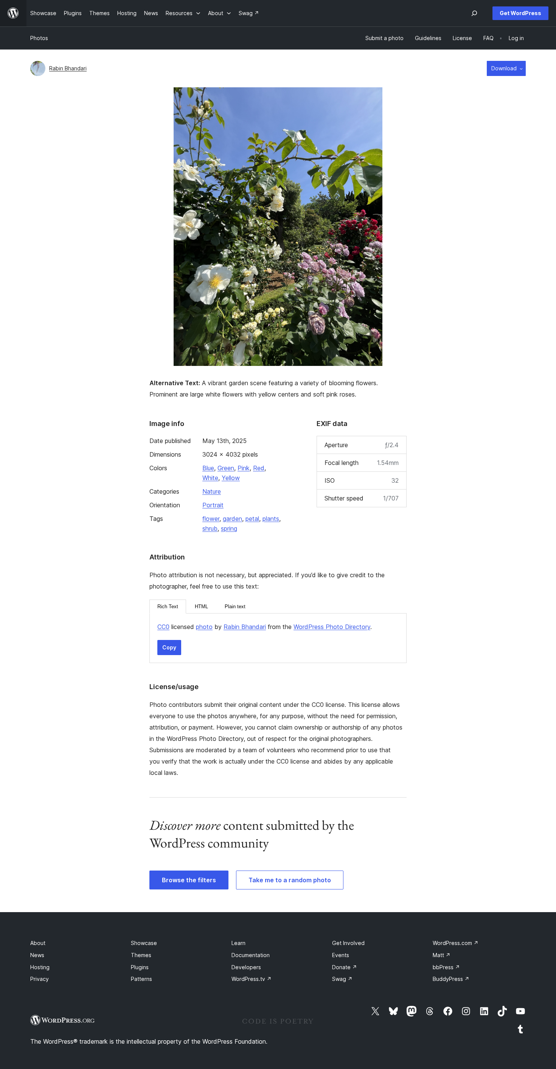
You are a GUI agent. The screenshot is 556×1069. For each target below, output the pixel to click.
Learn (238, 943)
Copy (169, 647)
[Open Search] (474, 13)
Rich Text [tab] (167, 606)
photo (204, 627)
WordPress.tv (251, 979)
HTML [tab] (201, 606)
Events (340, 955)
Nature (211, 491)
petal (252, 518)
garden (232, 518)
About (37, 943)
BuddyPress (451, 979)
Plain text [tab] (235, 606)
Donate (344, 967)
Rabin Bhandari (68, 68)
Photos (39, 38)
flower (210, 518)
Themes (141, 955)
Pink (244, 468)
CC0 (163, 627)
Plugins (140, 967)
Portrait (213, 505)
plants (270, 518)
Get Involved (348, 943)
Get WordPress (520, 13)
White (210, 478)
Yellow (231, 478)
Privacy (39, 979)
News (37, 955)
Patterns (141, 979)
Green (225, 468)
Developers (246, 967)
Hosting (40, 967)
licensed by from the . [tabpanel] (264, 627)
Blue (208, 468)
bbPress (446, 967)
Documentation (250, 955)
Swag (342, 979)
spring (229, 528)
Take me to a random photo (289, 880)
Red (258, 468)
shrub (209, 528)
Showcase (144, 943)
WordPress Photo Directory (332, 627)
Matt (441, 955)
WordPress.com (455, 943)
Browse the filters (189, 880)
